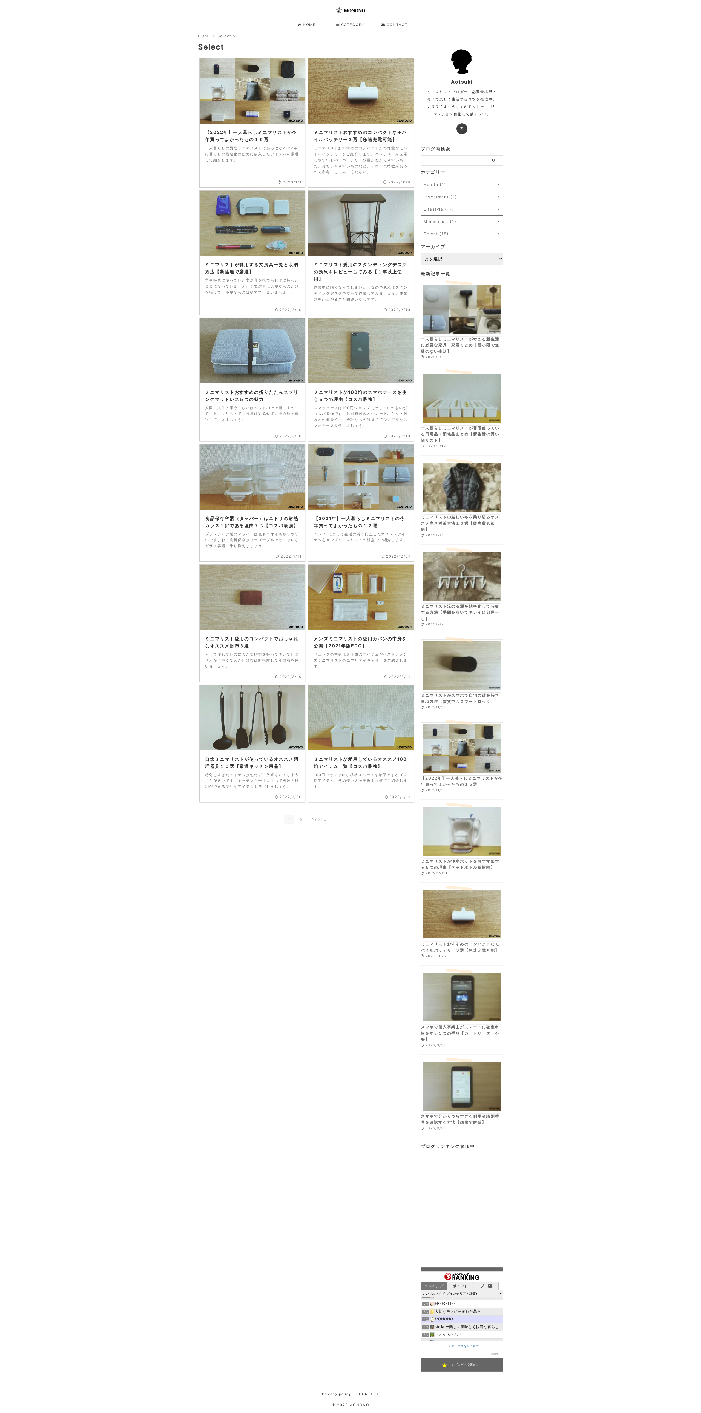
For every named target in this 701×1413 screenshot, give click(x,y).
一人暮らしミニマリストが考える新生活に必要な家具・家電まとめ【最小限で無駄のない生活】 (460, 345)
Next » (319, 819)
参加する (495, 1353)
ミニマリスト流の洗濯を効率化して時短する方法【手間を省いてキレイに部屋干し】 (460, 612)
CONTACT (397, 24)
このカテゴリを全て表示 (462, 1346)
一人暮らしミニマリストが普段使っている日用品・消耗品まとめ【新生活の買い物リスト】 (460, 434)
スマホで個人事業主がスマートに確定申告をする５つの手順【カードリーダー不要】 (460, 1032)
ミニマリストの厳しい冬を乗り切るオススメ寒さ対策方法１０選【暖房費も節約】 (460, 523)
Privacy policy (336, 1394)
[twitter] (461, 128)
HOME (309, 24)
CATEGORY (352, 24)
